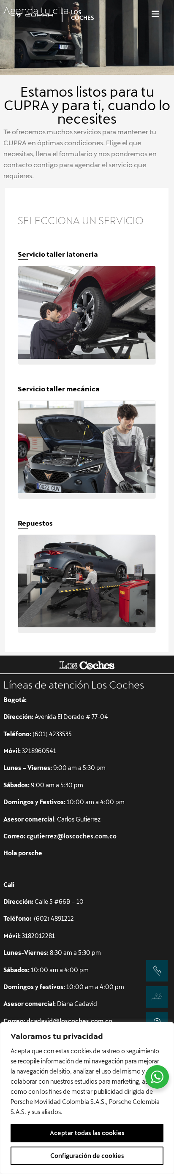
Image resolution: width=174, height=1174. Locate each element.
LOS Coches (82, 15)
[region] (87, 1098)
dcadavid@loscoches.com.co (69, 1021)
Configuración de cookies (87, 1155)
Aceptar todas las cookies (87, 1132)
